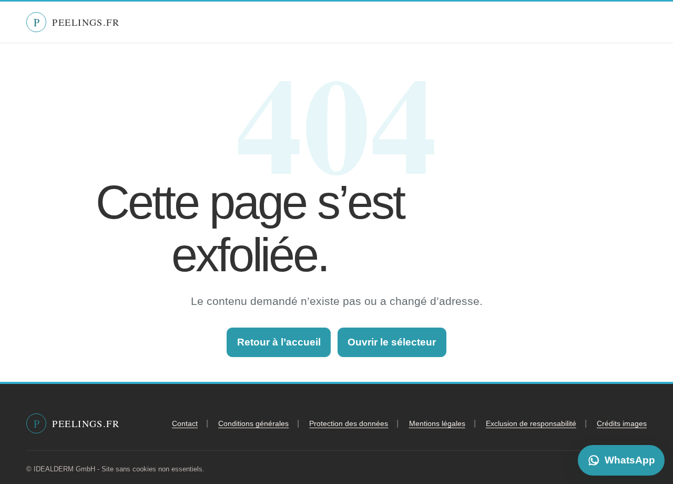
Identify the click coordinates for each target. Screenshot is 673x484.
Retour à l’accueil (279, 342)
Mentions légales (437, 423)
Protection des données (348, 423)
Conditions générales (253, 423)
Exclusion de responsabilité (531, 423)
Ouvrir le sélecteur (392, 342)
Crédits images (622, 423)
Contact (185, 423)
